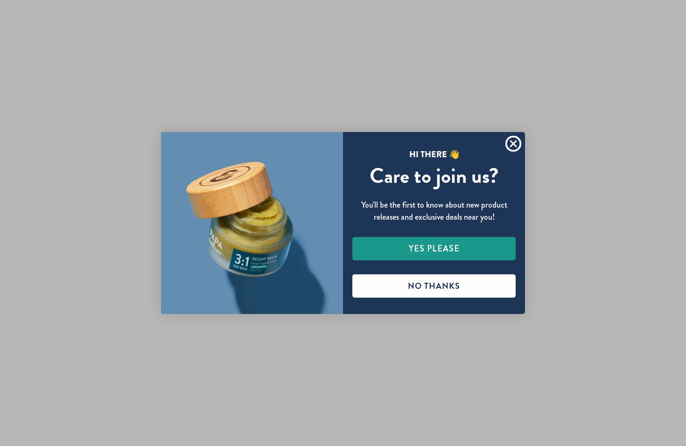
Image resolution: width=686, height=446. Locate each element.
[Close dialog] (513, 144)
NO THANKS (434, 285)
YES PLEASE (434, 249)
